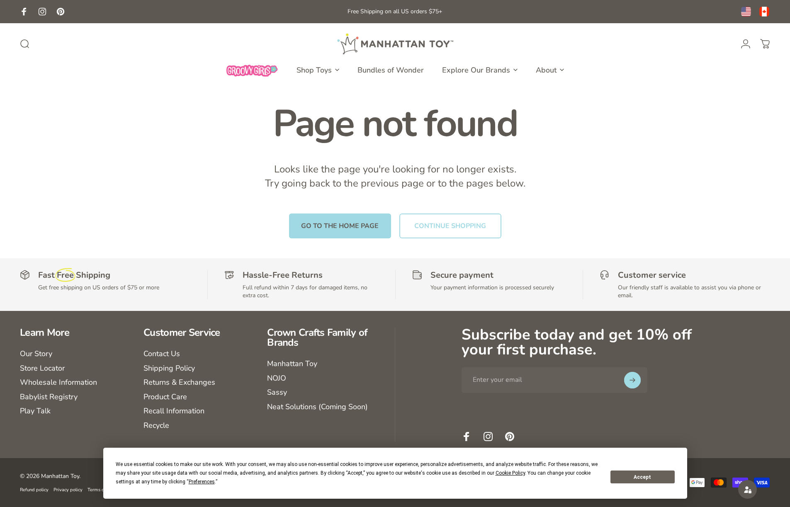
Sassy (277, 392)
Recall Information (173, 411)
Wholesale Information (58, 382)
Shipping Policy (169, 368)
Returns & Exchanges (179, 382)
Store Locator (42, 368)
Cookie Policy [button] (510, 473)
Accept (642, 477)
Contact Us (161, 354)
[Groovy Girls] (252, 70)
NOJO (276, 378)
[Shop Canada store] (764, 11)
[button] (747, 489)
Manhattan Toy (292, 364)
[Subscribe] (632, 380)
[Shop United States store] (746, 11)
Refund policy (34, 490)
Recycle (156, 425)
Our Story (36, 354)
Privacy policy (68, 490)
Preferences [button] (202, 482)
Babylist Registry (49, 397)
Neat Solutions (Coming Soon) (317, 407)
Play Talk (35, 411)
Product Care (165, 397)
